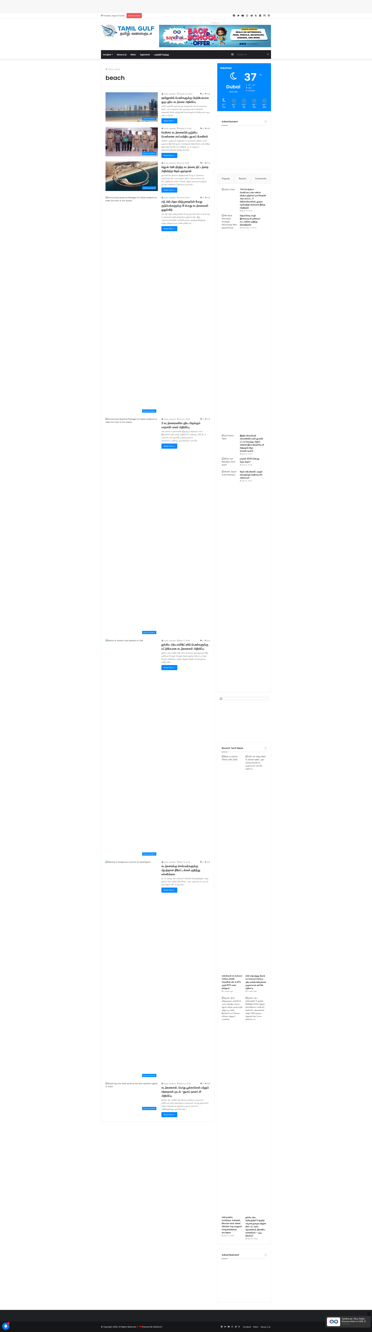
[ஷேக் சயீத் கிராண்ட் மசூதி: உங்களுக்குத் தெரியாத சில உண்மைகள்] (230, 579)
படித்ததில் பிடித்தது (161, 54)
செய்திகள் (107, 54)
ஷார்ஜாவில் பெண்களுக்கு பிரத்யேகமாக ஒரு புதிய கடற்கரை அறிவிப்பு (185, 100)
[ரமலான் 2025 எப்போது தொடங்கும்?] (230, 462)
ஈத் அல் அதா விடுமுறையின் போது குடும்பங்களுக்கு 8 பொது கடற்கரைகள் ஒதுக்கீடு (184, 206)
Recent (242, 178)
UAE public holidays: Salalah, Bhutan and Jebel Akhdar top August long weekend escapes (232, 1225)
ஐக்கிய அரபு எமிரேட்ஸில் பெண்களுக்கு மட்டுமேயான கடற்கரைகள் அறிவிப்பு (184, 647)
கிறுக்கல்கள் (145, 54)
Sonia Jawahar (170, 94)
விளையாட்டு (121, 54)
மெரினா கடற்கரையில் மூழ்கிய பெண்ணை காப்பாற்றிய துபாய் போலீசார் (184, 134)
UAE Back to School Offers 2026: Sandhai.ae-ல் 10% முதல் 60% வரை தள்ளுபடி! (232, 982)
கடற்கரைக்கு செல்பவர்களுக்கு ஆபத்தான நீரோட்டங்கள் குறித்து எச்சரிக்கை (180, 870)
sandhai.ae (215, 23)
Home (110, 69)
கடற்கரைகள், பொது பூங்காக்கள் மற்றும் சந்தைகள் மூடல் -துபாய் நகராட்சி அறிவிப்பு (185, 1092)
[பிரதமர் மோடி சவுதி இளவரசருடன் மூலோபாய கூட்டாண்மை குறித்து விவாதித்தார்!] (230, 323)
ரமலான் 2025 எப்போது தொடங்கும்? (249, 460)
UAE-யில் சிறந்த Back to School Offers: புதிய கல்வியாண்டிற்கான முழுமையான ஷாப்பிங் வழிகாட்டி (255, 982)
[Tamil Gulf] (128, 30)
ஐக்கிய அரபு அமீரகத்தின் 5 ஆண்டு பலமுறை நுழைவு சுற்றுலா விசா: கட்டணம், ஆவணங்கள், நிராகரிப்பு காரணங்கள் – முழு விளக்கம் (255, 1226)
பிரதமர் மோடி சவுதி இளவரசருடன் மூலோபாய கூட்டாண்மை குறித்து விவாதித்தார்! (250, 220)
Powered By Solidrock (151, 1327)
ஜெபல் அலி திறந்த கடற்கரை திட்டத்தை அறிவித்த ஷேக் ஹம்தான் (185, 169)
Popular (226, 178)
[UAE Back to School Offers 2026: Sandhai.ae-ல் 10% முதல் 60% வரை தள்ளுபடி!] (232, 864)
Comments (260, 178)
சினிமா (133, 54)
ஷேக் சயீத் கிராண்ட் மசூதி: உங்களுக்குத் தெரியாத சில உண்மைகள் (251, 474)
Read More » (169, 121)
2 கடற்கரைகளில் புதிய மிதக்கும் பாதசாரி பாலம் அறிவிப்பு (180, 425)
